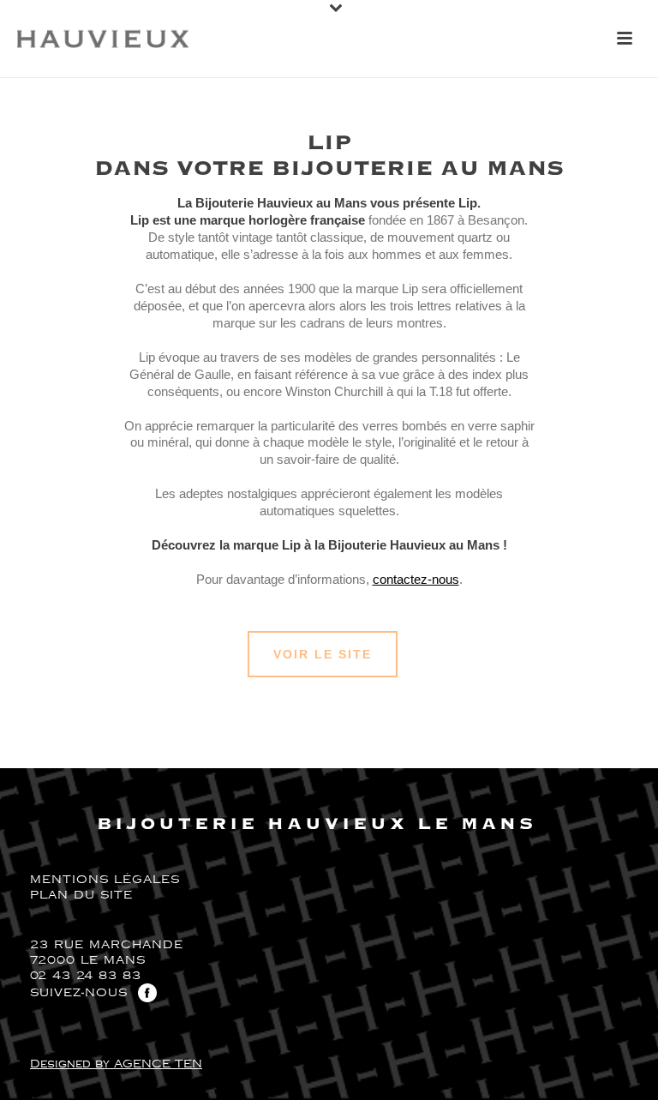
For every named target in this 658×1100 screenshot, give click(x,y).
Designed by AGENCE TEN (116, 1064)
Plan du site (81, 895)
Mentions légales (105, 879)
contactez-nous (416, 579)
